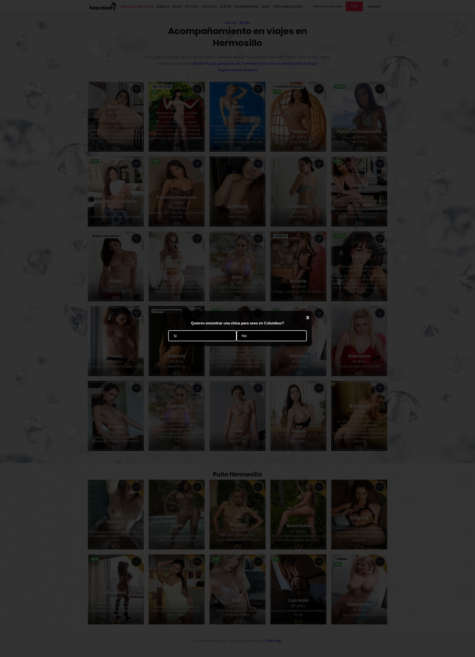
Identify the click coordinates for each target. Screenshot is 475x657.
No (244, 336)
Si (175, 336)
